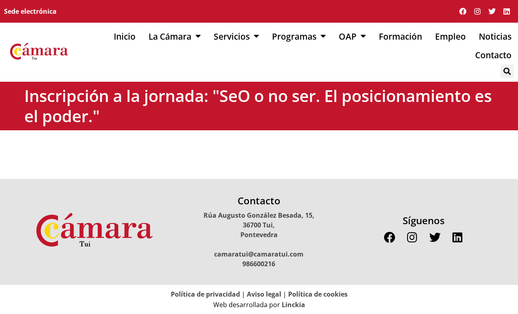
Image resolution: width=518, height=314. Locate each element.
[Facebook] (463, 11)
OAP (348, 36)
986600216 (258, 263)
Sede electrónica (30, 11)
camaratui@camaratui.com (259, 254)
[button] (507, 71)
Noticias (495, 36)
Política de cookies (318, 294)
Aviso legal (264, 294)
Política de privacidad (205, 294)
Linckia (292, 304)
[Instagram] (477, 11)
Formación (400, 36)
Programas (294, 36)
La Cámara (170, 36)
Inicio (125, 36)
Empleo (450, 36)
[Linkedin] (506, 11)
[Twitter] (492, 11)
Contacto (493, 55)
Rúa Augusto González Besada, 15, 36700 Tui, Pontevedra (259, 225)
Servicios (232, 36)
